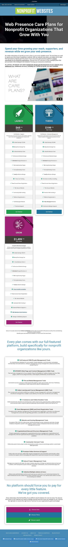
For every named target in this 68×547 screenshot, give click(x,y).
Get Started (19, 212)
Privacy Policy (38, 535)
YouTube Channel (61, 539)
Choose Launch (35, 520)
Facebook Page (7, 539)
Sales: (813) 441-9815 (7, 4)
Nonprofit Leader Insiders (24, 539)
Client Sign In (63, 4)
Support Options (30, 4)
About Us (33, 533)
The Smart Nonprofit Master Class (45, 539)
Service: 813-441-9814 (19, 4)
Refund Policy (27, 535)
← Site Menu (34, 1)
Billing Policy (56, 533)
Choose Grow (35, 509)
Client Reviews (34, 541)
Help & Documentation (12, 533)
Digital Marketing (19, 312)
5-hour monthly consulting (19, 289)
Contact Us (24, 533)
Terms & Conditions (44, 533)
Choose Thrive (35, 515)
